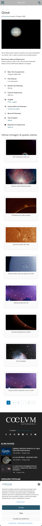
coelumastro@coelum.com (24, 430)
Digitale (10, 120)
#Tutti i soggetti (12, 102)
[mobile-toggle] (2, 2)
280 (14, 472)
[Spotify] (19, 434)
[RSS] (15, 434)
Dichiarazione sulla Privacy (24, 523)
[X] (32, 434)
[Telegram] (23, 434)
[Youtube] (36, 434)
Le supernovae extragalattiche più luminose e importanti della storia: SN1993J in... (25, 468)
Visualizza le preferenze (21, 519)
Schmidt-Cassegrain (14, 109)
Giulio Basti (6, 16)
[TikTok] (27, 434)
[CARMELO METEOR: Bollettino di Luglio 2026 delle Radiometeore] (6, 451)
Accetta (21, 507)
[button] (39, 484)
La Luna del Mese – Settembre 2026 (25, 457)
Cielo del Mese (16, 453)
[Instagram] (11, 434)
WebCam (10, 127)
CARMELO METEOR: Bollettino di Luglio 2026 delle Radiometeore (26, 449)
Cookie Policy (12, 523)
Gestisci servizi (20, 502)
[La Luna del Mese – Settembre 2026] (6, 460)
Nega (21, 513)
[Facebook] (6, 434)
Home (3, 9)
